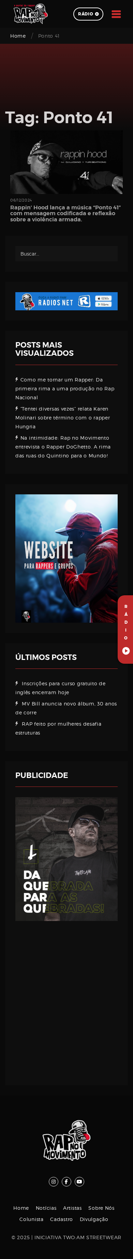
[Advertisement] (66, 998)
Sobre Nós (101, 1208)
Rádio (85, 14)
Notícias (46, 1208)
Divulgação (94, 1219)
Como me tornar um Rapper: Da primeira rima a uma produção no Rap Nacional (65, 388)
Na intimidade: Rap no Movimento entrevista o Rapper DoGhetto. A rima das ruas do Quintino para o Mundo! (63, 446)
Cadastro (61, 1219)
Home (18, 36)
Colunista (31, 1219)
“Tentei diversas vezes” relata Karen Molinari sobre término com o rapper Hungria (62, 417)
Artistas (72, 1208)
